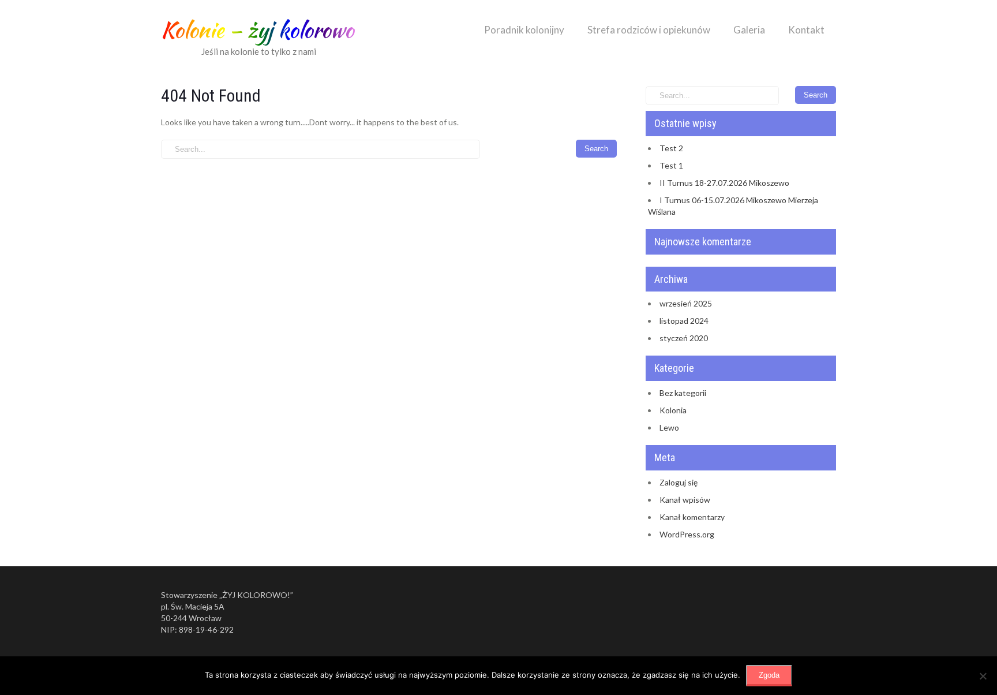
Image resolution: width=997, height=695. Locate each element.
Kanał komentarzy (692, 517)
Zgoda (769, 675)
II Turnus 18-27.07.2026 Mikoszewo (724, 183)
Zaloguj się (678, 482)
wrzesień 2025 (685, 303)
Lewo (669, 427)
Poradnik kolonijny (524, 30)
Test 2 (671, 148)
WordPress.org (686, 534)
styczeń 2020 (683, 338)
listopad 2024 (684, 321)
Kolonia (673, 410)
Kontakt (806, 30)
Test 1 (671, 165)
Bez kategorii (682, 393)
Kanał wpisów (684, 500)
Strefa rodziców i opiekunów (648, 30)
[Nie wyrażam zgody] (982, 676)
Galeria (749, 30)
